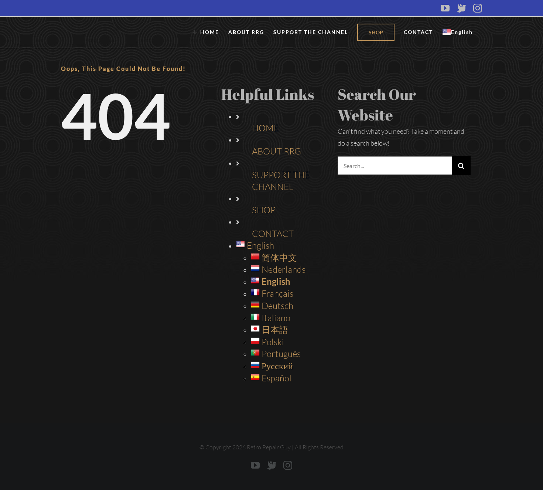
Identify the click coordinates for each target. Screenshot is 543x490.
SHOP (264, 209)
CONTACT (273, 233)
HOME (265, 127)
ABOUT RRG (276, 151)
